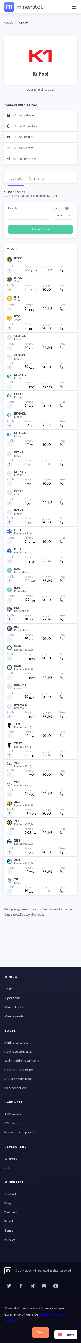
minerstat (24, 6)
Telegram (32, 1286)
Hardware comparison (20, 1132)
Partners (10, 1212)
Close (41, 1332)
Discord (55, 1286)
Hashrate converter (18, 1051)
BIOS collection (15, 1088)
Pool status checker (18, 1070)
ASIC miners (12, 1114)
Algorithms (12, 998)
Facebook (20, 1286)
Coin (14, 248)
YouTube (44, 1286)
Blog (7, 1203)
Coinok (16, 179)
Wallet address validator (22, 1061)
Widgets (10, 1159)
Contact (10, 1194)
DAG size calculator (18, 1079)
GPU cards (11, 1123)
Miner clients (13, 1007)
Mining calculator (17, 1042)
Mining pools (13, 1016)
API (6, 1168)
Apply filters (41, 229)
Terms (8, 1230)
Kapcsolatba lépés (32, 914)
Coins (8, 989)
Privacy (9, 1239)
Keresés (12, 208)
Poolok (8, 22)
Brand (8, 1221)
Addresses (36, 179)
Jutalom (61, 208)
